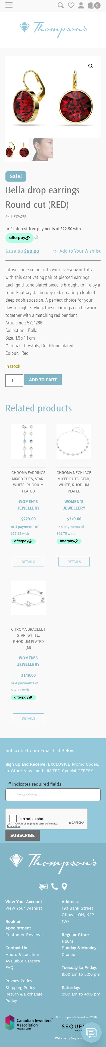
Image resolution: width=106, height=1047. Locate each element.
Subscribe (22, 835)
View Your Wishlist (23, 908)
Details (28, 561)
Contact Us (16, 947)
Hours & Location (22, 954)
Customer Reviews (24, 934)
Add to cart (43, 379)
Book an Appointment (18, 924)
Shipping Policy (20, 987)
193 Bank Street (77, 908)
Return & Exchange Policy (24, 997)
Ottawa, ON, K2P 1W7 (78, 918)
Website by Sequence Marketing (77, 1038)
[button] (91, 66)
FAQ (9, 967)
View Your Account (23, 901)
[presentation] (46, 819)
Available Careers (22, 961)
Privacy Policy (18, 980)
